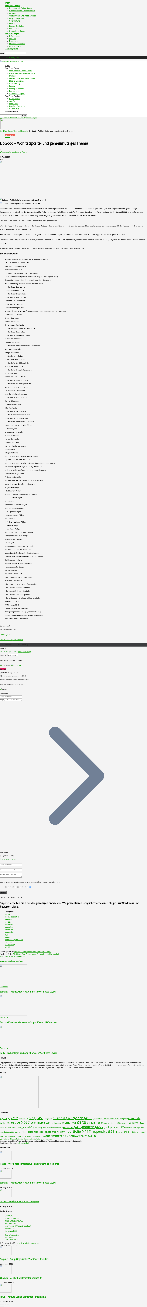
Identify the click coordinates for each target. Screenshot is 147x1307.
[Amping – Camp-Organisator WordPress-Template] (5, 1254)
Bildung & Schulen (16, 26)
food (115, 1123)
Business (12, 13)
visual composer (33, 1136)
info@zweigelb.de (22, 1143)
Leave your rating (24, 652)
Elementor (24, 131)
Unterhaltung (14, 21)
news (129, 1127)
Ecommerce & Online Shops (20, 8)
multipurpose (115, 1127)
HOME (7, 3)
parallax (21, 1132)
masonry (51, 1127)
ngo (6, 934)
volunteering (10, 944)
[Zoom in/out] (8, 1304)
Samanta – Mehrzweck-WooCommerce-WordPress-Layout (28, 991)
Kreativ (12, 23)
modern (93, 1127)
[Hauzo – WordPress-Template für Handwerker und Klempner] (5, 1159)
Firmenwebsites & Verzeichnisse (22, 10)
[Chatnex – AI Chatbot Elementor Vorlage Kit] (5, 1273)
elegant (58, 1123)
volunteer (8, 942)
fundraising (9, 932)
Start (2, 131)
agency (9, 1118)
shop (130, 1131)
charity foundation (12, 917)
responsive (104, 1131)
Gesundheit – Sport (17, 31)
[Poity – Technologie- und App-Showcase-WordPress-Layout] (13, 1046)
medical (59, 1127)
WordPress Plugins (12, 33)
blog (36, 1118)
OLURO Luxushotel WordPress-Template (19, 1201)
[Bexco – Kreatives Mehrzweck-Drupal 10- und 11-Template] (13, 1015)
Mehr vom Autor (17, 961)
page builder (7, 1132)
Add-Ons (12, 38)
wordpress (85, 1136)
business (64, 1118)
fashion (94, 1122)
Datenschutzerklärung (12, 1235)
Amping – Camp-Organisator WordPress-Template (24, 1259)
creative (19, 1122)
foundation (9, 927)
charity (7, 914)
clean (84, 1118)
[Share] (3, 1304)
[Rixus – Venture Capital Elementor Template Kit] (5, 1292)
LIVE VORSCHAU (6, 639)
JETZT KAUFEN (18, 639)
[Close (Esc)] (1, 1304)
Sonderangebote (11, 48)
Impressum (9, 1237)
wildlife (7, 947)
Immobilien (13, 28)
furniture (124, 1123)
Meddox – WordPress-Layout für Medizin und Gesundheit (36, 954)
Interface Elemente (17, 43)
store (12, 1136)
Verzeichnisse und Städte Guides (22, 16)
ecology (8, 922)
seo (120, 1132)
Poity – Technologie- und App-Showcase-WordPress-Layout (28, 1052)
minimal (72, 1127)
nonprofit (8, 937)
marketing (40, 1127)
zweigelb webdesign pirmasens (27, 1243)
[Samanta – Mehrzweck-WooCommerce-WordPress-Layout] (13, 984)
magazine (26, 1127)
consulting (122, 1119)
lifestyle (13, 1127)
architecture (23, 1119)
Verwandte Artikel (6, 961)
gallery (136, 1122)
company (99, 1119)
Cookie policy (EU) (12, 57)
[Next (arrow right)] (3, 1306)
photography (56, 1131)
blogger (48, 1119)
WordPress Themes (12, 5)
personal (36, 1131)
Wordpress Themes (12, 131)
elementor (9, 924)
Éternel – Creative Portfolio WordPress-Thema (32, 951)
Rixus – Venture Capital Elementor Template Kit (23, 1296)
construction (111, 1119)
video (21, 1136)
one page (138, 1127)
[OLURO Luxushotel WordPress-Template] (5, 1197)
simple (141, 1132)
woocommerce (58, 1136)
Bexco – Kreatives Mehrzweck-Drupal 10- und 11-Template (28, 1022)
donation (8, 919)
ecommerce (42, 1122)
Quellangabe (5, 634)
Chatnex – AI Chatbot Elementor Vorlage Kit (21, 1277)
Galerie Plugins (15, 46)
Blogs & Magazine (16, 18)
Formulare (13, 41)
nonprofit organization (14, 939)
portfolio (79, 1131)
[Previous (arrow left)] (1, 1306)
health (3, 1128)
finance (106, 1123)
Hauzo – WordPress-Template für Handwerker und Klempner (29, 1163)
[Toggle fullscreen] (5, 1304)
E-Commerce (14, 36)
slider (3, 1136)
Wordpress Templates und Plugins (13, 152)
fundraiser (9, 929)
